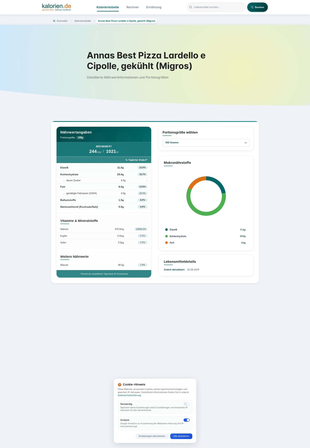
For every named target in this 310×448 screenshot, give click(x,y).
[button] (246, 142)
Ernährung (153, 7)
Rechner (132, 7)
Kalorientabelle (108, 7)
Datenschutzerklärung (129, 395)
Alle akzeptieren (181, 436)
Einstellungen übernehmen (152, 436)
